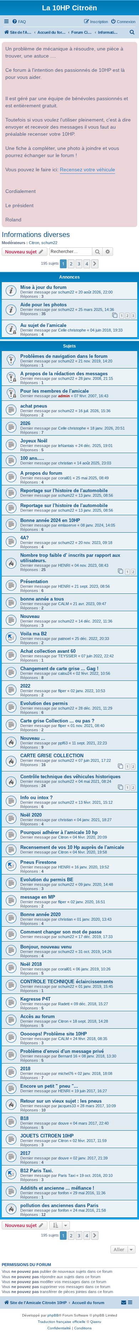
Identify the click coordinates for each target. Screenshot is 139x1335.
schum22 (49, 243)
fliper (62, 691)
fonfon (63, 1193)
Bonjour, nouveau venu (46, 946)
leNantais (66, 445)
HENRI (64, 565)
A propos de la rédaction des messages (64, 373)
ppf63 (63, 743)
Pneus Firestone (38, 862)
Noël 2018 (31, 964)
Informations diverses (36, 234)
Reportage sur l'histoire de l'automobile (64, 490)
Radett (64, 1004)
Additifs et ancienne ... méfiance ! (57, 1188)
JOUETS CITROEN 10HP (47, 1135)
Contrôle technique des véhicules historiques (70, 776)
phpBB (53, 1315)
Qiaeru (95, 1322)
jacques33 (67, 1106)
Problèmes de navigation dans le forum (64, 356)
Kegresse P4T (35, 999)
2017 (25, 1153)
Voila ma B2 (33, 633)
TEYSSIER (67, 656)
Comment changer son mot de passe (61, 932)
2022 (25, 686)
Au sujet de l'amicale (43, 325)
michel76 (65, 1073)
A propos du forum (41, 473)
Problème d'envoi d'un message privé (62, 1051)
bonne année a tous (42, 599)
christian (65, 463)
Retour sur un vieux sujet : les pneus (61, 1101)
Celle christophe (72, 330)
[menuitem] (19, 21)
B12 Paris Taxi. (36, 1170)
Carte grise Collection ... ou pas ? (57, 720)
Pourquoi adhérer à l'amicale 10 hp (59, 832)
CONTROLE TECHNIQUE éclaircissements (66, 981)
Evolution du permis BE (46, 879)
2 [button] (71, 263)
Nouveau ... (32, 738)
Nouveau (30, 616)
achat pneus (33, 406)
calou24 (65, 673)
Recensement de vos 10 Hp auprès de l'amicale (72, 847)
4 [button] (87, 263)
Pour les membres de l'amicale (54, 391)
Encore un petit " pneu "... (49, 1086)
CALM (63, 604)
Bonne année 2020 (40, 914)
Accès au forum (37, 1016)
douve (63, 1123)
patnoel (64, 638)
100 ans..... (32, 458)
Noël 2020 (31, 815)
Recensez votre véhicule (87, 169)
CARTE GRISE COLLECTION (51, 755)
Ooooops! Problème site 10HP (53, 1034)
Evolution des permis (44, 703)
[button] (94, 263)
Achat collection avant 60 (48, 651)
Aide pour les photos (43, 304)
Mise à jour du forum (43, 287)
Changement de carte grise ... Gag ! (59, 668)
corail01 (65, 478)
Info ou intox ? (36, 797)
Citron (34, 243)
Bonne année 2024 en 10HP (50, 520)
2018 (25, 1068)
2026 (25, 423)
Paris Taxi (66, 1175)
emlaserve (67, 525)
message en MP (37, 897)
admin (64, 396)
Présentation (34, 581)
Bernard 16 (67, 1056)
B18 (24, 1118)
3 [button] (79, 263)
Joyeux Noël (33, 440)
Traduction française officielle (62, 1322)
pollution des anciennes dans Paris (59, 1205)
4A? (24, 537)
